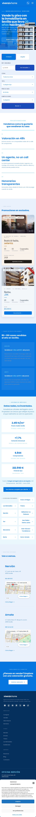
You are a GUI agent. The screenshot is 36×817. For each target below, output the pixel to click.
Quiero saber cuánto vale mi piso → (18, 39)
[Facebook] (12, 705)
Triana (5, 739)
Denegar (18, 806)
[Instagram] (4, 705)
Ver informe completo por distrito (18, 489)
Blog (4, 757)
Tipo (3, 81)
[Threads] (8, 705)
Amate (5, 736)
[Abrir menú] (32, 3)
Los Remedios (7, 742)
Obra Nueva (7, 721)
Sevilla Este (6, 745)
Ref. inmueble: (6, 63)
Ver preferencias (18, 811)
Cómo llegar (9, 602)
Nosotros (6, 754)
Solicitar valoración (18, 682)
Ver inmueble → (25, 67)
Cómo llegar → (24, 596)
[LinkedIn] (16, 705)
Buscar (18, 106)
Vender (5, 718)
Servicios (6, 724)
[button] (33, 783)
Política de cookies (17, 814)
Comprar (9, 57)
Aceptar (18, 801)
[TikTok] (27, 705)
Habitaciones (6, 96)
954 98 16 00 (8, 578)
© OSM (7, 598)
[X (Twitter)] (20, 705)
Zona (3, 73)
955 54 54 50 (9, 627)
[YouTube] (24, 705)
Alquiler (22, 57)
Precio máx (5, 89)
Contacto (6, 760)
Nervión (5, 733)
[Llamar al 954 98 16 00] (28, 3)
